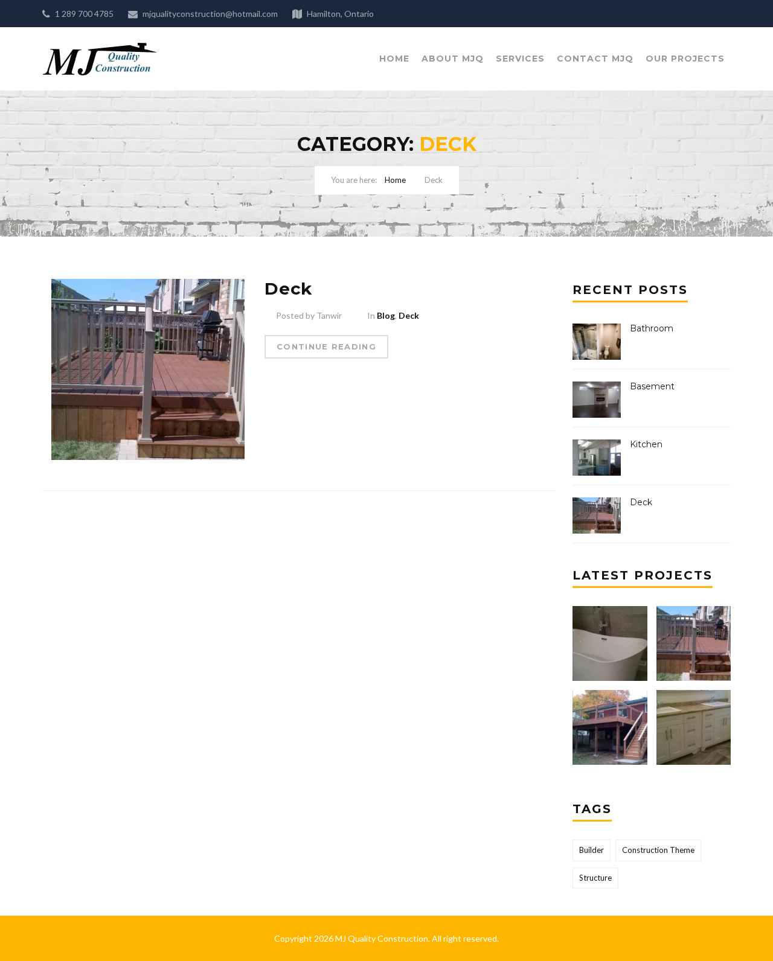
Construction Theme (658, 850)
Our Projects (685, 58)
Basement (652, 386)
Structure (595, 878)
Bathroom (651, 328)
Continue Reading (326, 346)
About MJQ (453, 58)
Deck (288, 288)
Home (394, 58)
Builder (591, 850)
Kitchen (646, 444)
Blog (386, 315)
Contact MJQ (595, 58)
